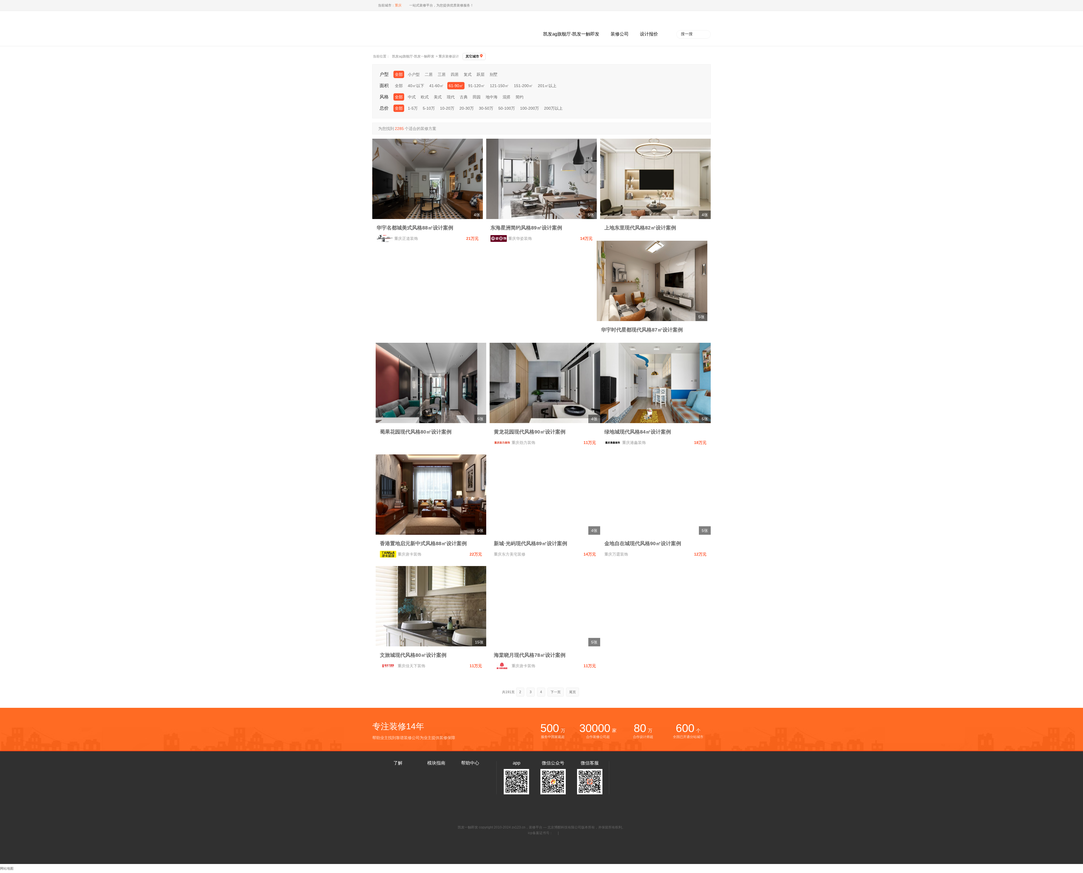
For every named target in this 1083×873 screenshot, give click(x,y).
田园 (477, 97)
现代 (451, 97)
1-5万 (413, 108)
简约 (519, 97)
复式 (468, 74)
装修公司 (620, 34)
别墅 (494, 74)
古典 (464, 97)
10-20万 (447, 108)
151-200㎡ (523, 85)
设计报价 (649, 34)
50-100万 (506, 108)
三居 (442, 74)
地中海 (492, 97)
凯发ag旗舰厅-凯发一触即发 (571, 34)
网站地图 (7, 868)
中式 (412, 97)
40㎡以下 (416, 85)
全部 (399, 74)
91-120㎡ (476, 85)
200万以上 (553, 108)
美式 (438, 97)
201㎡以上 (547, 85)
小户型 (414, 74)
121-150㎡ (499, 85)
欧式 (425, 97)
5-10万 (429, 108)
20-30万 (466, 108)
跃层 (481, 74)
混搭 (506, 97)
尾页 (572, 692)
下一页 (556, 692)
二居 (429, 74)
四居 (455, 74)
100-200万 (529, 108)
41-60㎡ (436, 85)
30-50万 (486, 108)
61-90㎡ (456, 85)
